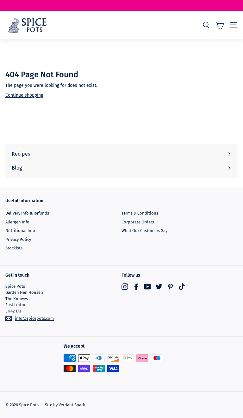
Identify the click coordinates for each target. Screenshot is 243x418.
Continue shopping (24, 95)
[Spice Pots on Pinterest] (170, 286)
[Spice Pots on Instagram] (125, 286)
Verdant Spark (72, 404)
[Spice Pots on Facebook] (136, 286)
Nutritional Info (20, 230)
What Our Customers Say (144, 230)
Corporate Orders (138, 222)
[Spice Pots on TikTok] (181, 286)
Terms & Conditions (140, 213)
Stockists (13, 248)
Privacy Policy (18, 239)
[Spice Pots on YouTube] (147, 286)
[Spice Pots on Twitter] (159, 286)
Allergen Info (17, 222)
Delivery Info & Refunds (27, 213)
